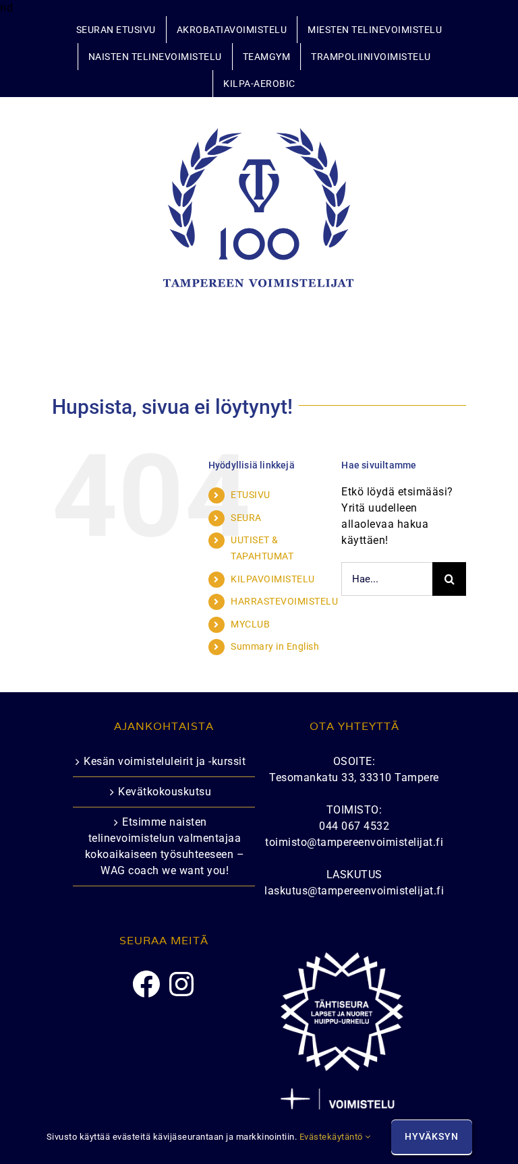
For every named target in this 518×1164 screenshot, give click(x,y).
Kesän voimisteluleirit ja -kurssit (165, 761)
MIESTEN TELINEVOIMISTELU (375, 29)
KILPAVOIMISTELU (273, 579)
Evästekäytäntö (332, 1137)
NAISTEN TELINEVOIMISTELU (155, 56)
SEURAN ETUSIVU (116, 29)
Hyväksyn (432, 1136)
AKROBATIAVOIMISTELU (232, 29)
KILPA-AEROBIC (259, 83)
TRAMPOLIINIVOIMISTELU (371, 56)
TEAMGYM (267, 56)
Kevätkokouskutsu (164, 791)
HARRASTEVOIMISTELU (284, 601)
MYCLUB (250, 624)
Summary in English (275, 646)
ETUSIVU (250, 494)
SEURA (246, 517)
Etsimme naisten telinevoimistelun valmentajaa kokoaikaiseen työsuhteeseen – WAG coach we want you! (165, 846)
